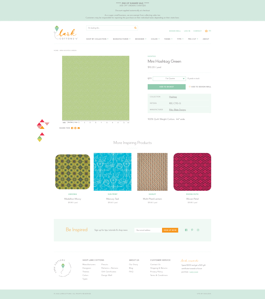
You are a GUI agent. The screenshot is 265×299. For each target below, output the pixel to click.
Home (56, 50)
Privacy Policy (156, 272)
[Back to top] (219, 233)
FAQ (131, 272)
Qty (150, 78)
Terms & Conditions (159, 275)
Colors (85, 275)
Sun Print (112, 194)
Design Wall (175, 31)
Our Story (133, 265)
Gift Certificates (108, 272)
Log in (187, 31)
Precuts (104, 265)
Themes (86, 272)
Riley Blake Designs (177, 110)
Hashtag (152, 56)
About (206, 39)
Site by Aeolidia (204, 294)
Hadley (152, 194)
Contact (198, 31)
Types (85, 279)
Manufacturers (89, 265)
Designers (87, 268)
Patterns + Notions (109, 268)
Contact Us (155, 265)
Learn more (194, 272)
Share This (64, 128)
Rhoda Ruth (192, 194)
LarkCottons (66, 294)
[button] (200, 87)
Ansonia (72, 194)
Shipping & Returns (158, 268)
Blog (131, 268)
